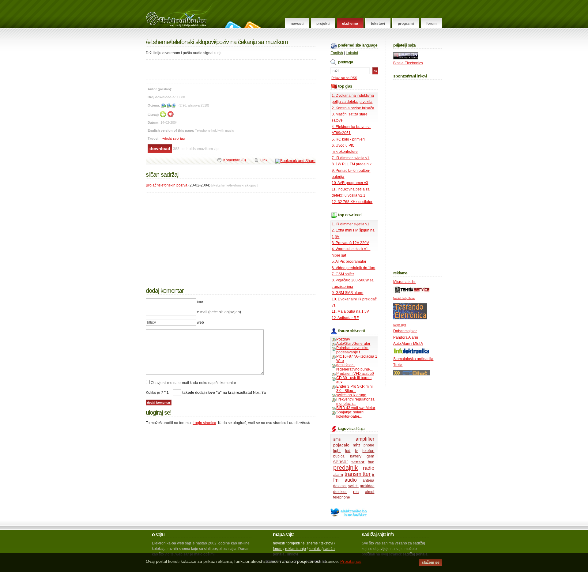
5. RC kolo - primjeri (348, 139)
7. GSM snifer (343, 274)
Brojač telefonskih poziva (166, 185)
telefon (368, 450)
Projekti (323, 23)
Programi (406, 23)
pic (356, 491)
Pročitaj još (350, 561)
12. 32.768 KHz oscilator (352, 202)
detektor (340, 492)
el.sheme (310, 543)
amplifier (365, 439)
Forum (431, 23)
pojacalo (341, 444)
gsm (370, 456)
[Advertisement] (217, 69)
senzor (357, 461)
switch (353, 486)
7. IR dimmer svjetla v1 (350, 158)
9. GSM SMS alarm (347, 293)
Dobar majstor (405, 331)
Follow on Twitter (232, 24)
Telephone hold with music (214, 130)
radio (368, 468)
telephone (341, 497)
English (336, 53)
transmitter (358, 474)
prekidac (367, 486)
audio (351, 480)
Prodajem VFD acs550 (355, 373)
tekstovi (327, 543)
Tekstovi (378, 23)
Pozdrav (343, 339)
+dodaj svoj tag (173, 138)
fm (335, 480)
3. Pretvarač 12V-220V (350, 243)
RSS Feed (252, 24)
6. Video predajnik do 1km (353, 268)
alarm (338, 474)
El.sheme (350, 23)
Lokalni (352, 53)
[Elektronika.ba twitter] (348, 516)
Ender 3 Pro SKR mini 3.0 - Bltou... (354, 388)
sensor (340, 461)
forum (277, 549)
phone (369, 445)
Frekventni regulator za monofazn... (355, 401)
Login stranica (204, 423)
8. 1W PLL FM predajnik (351, 164)
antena (368, 480)
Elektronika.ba (182, 14)
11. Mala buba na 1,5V (350, 311)
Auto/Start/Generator (353, 343)
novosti (279, 543)
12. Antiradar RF (345, 318)
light (337, 450)
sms (337, 439)
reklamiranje (295, 549)
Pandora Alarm (405, 337)
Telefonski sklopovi (193, 42)
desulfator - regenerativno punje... (354, 367)
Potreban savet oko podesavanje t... (352, 350)
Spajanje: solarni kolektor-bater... (350, 414)
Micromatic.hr (404, 282)
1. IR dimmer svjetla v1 (350, 224)
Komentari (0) (234, 160)
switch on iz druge (351, 395)
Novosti (297, 23)
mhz (356, 445)
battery (355, 456)
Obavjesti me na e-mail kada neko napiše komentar (193, 383)
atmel (369, 492)
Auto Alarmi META (408, 343)
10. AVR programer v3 (350, 183)
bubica (339, 456)
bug (371, 462)
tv (356, 451)
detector (340, 486)
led (347, 451)
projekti (294, 543)
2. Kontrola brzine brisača (353, 108)
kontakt (315, 549)
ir (373, 474)
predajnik (345, 467)
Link (263, 160)
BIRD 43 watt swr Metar (355, 408)
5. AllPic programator (349, 261)
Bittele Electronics (408, 63)
